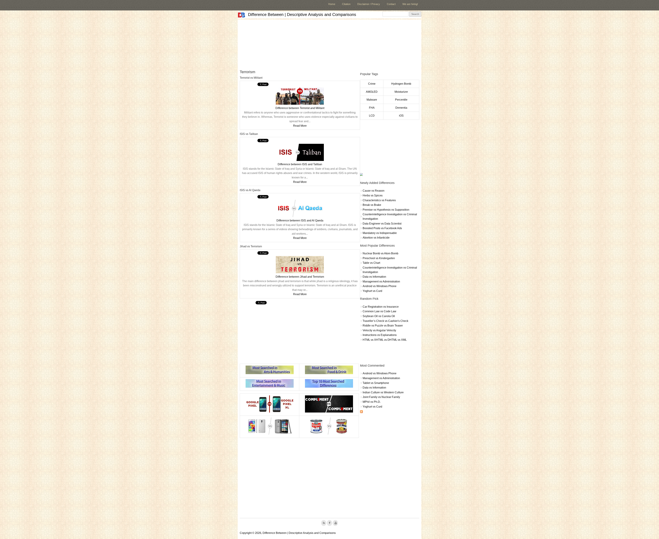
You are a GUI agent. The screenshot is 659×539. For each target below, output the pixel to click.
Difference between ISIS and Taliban (300, 164)
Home (331, 4)
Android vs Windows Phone (379, 286)
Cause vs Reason (373, 190)
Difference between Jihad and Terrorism (300, 276)
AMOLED (372, 91)
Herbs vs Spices (373, 195)
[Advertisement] (329, 44)
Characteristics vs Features (379, 200)
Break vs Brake (372, 204)
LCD (372, 115)
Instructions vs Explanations (380, 335)
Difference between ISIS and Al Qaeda (299, 220)
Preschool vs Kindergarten (379, 258)
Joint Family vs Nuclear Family (381, 397)
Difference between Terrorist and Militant (299, 108)
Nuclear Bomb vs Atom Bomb (380, 253)
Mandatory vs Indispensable (380, 233)
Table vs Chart (371, 262)
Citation (346, 4)
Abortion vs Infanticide (376, 237)
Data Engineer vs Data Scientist (382, 223)
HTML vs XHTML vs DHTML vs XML (385, 339)
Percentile (401, 99)
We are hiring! (410, 4)
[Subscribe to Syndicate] (361, 412)
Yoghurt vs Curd (372, 290)
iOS (401, 115)
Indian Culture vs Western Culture (383, 392)
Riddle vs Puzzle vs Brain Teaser (383, 325)
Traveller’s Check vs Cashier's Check (385, 320)
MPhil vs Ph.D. (372, 401)
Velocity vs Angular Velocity (379, 330)
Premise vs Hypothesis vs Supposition (386, 209)
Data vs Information (374, 276)
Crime (371, 83)
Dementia (401, 107)
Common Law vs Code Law (379, 311)
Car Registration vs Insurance (381, 306)
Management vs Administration (381, 281)
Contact (391, 4)
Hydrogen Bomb (401, 83)
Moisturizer (401, 91)
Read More (300, 125)
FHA (372, 107)
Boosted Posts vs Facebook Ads (382, 228)
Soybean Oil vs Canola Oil (379, 316)
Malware (372, 99)
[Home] (241, 15)
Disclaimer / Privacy (368, 4)
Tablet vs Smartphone (376, 382)
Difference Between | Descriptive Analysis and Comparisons (302, 14)
